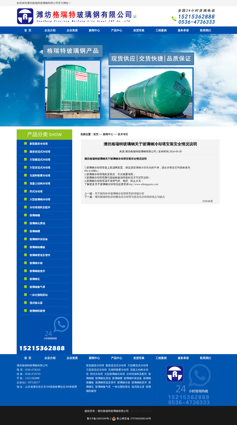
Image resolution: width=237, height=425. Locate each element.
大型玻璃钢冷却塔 (40, 199)
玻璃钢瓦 (35, 279)
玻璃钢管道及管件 (40, 255)
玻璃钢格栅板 (37, 247)
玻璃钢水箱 (36, 263)
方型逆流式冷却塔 (40, 167)
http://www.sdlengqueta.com (143, 184)
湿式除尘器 (36, 303)
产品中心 (116, 30)
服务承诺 (183, 30)
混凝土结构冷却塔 (40, 183)
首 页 (27, 30)
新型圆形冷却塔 (39, 143)
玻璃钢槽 (35, 231)
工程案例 (161, 30)
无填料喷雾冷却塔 (40, 175)
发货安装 (138, 30)
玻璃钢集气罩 (37, 287)
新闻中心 (94, 30)
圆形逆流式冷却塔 (40, 151)
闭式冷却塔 (36, 191)
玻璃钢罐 (35, 215)
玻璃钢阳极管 (37, 310)
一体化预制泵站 (39, 295)
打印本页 (208, 201)
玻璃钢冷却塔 (141, 167)
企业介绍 (50, 30)
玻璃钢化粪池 (37, 223)
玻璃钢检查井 (37, 271)
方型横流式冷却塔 (40, 159)
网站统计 (136, 411)
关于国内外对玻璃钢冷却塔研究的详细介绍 (119, 193)
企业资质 (72, 30)
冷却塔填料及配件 (40, 207)
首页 (96, 134)
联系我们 (205, 30)
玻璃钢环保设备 (39, 239)
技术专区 (123, 134)
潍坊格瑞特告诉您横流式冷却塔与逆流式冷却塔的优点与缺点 (130, 196)
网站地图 (147, 411)
